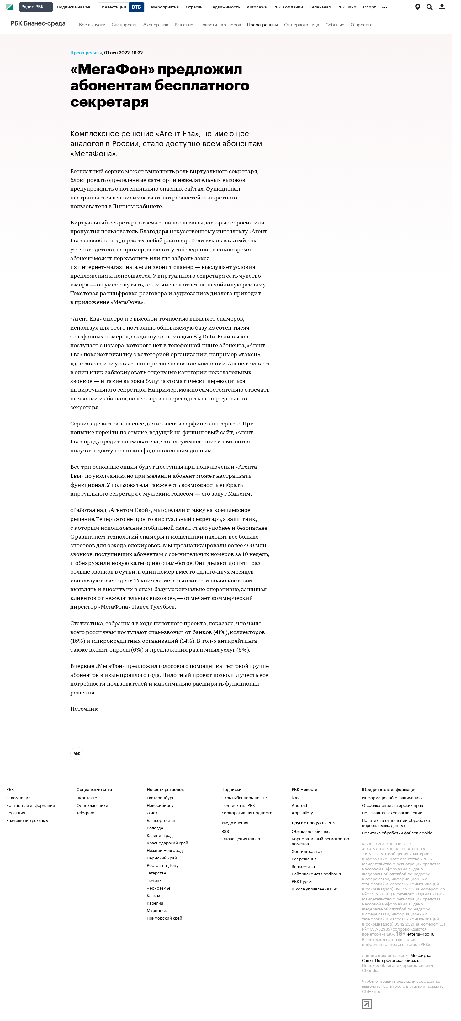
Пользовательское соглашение (392, 812)
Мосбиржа (421, 954)
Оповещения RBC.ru (241, 838)
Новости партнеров (220, 24)
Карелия (155, 902)
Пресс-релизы (262, 24)
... (385, 6)
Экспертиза (155, 24)
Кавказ (153, 895)
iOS (295, 797)
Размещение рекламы (27, 820)
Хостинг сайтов (307, 851)
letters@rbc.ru (420, 933)
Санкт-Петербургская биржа (390, 960)
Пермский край (162, 857)
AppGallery (302, 812)
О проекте (362, 24)
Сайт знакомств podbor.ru (317, 873)
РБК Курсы (302, 881)
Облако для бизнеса (311, 831)
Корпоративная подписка (246, 812)
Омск (152, 812)
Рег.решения (304, 858)
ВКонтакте (87, 797)
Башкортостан (161, 820)
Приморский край (164, 917)
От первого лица (301, 24)
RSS (225, 831)
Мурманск (157, 910)
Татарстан (156, 872)
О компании (18, 797)
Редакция (15, 812)
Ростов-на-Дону (162, 865)
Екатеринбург (160, 797)
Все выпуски (92, 24)
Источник (84, 709)
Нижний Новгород (165, 850)
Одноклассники (92, 805)
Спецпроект (124, 24)
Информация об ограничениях (392, 797)
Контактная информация (30, 805)
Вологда (155, 827)
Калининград (160, 835)
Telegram (85, 812)
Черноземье (158, 887)
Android (299, 805)
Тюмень (154, 880)
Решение (184, 24)
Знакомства (303, 866)
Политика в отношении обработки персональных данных (396, 822)
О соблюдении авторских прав (392, 805)
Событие (335, 24)
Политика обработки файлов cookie (397, 832)
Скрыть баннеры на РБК (244, 797)
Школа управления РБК (314, 888)
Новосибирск (160, 805)
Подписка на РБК (238, 805)
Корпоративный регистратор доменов (320, 840)
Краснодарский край (167, 842)
